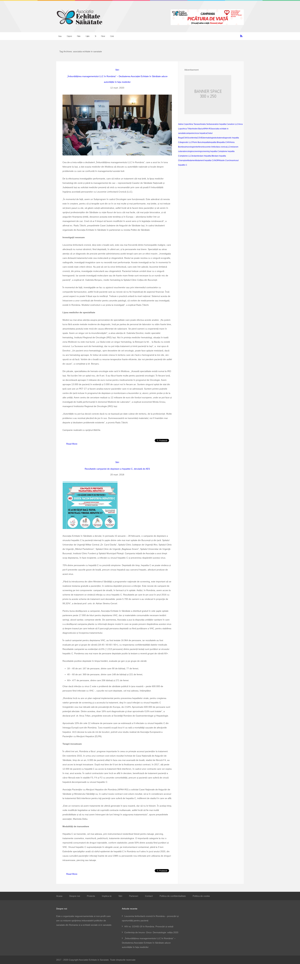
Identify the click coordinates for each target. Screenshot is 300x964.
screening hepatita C (210, 151)
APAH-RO (207, 129)
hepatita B (213, 142)
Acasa (59, 36)
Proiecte (78, 36)
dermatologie (208, 138)
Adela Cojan (183, 124)
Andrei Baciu (197, 129)
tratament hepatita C (204, 160)
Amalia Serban (206, 124)
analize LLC (233, 124)
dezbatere (218, 138)
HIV (228, 142)
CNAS (186, 138)
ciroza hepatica (200, 133)
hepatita (205, 142)
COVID (200, 138)
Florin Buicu (197, 142)
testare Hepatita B (205, 156)
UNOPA (216, 160)
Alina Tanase (194, 124)
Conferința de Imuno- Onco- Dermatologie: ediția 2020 (151, 932)
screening (197, 151)
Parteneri (102, 36)
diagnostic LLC (186, 142)
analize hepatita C (220, 124)
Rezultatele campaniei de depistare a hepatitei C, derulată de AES (117, 469)
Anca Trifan (187, 129)
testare (195, 156)
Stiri (117, 69)
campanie (189, 133)
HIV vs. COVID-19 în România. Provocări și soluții (148, 926)
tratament (192, 160)
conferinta (193, 138)
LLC (228, 147)
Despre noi (69, 36)
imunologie (190, 147)
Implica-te (87, 36)
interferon (199, 147)
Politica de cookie (201, 896)
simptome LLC (186, 156)
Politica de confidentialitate (173, 896)
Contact (111, 36)
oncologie (188, 151)
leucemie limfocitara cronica (215, 147)
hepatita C (222, 142)
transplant (184, 160)
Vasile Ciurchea (226, 160)
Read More (71, 444)
